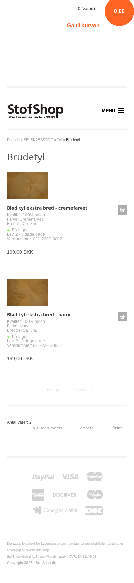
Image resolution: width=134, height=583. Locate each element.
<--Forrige (52, 389)
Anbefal (87, 428)
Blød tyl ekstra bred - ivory (38, 314)
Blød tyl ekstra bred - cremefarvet (47, 208)
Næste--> (83, 389)
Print (117, 428)
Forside (13, 140)
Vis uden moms (47, 428)
